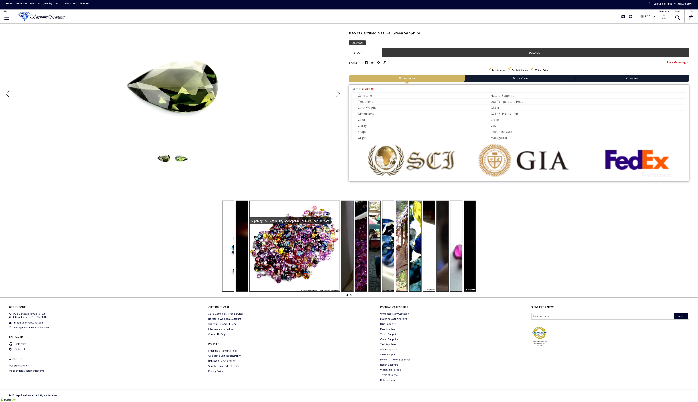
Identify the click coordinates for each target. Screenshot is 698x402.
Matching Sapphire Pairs (393, 318)
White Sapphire (388, 349)
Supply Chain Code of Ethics (223, 366)
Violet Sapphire (388, 354)
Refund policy (387, 380)
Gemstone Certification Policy (224, 355)
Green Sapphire (389, 339)
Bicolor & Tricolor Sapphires (395, 359)
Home (9, 3)
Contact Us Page (217, 334)
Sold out (535, 52)
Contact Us (70, 3)
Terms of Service (389, 374)
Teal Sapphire (388, 344)
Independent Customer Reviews (27, 370)
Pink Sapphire (388, 329)
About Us (84, 3)
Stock (358, 52)
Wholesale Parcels (390, 369)
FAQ (58, 3)
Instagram (20, 344)
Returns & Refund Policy (221, 360)
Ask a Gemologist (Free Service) (225, 313)
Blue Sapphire (388, 323)
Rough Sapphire (389, 364)
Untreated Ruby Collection (394, 313)
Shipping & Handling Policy (222, 350)
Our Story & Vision (19, 365)
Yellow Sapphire (389, 334)
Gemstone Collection (28, 3)
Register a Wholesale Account (224, 318)
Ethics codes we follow (220, 329)
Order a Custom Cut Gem (222, 323)
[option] (173, 91)
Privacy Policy (215, 371)
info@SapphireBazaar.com (28, 322)
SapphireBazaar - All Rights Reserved (37, 395)
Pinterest (20, 349)
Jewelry (48, 3)
